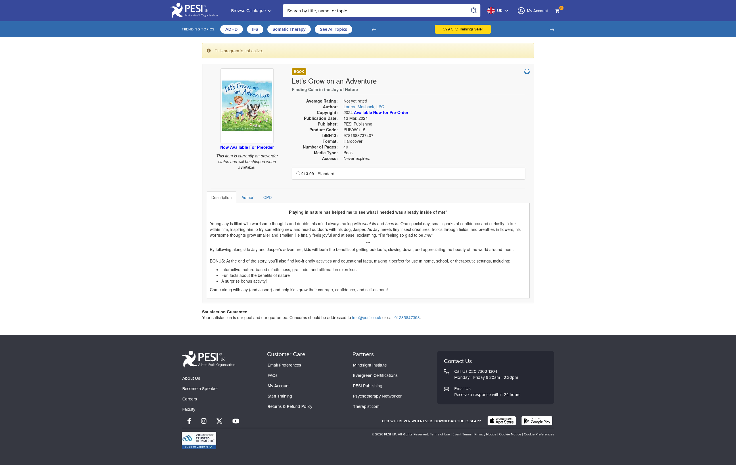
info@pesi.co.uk (366, 317)
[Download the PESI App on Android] (537, 420)
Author (247, 197)
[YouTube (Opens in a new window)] (236, 420)
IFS (255, 29)
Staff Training (280, 396)
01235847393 (407, 317)
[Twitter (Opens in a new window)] (219, 420)
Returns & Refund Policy (290, 406)
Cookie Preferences (539, 434)
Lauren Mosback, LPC (364, 106)
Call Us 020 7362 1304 (475, 371)
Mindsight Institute (370, 365)
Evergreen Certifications (375, 375)
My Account (279, 386)
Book (299, 71)
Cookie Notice (510, 434)
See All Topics (333, 29)
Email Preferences (284, 365)
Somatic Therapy (289, 29)
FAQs (272, 375)
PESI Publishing (367, 386)
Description (221, 197)
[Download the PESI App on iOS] (502, 420)
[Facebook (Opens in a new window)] (189, 420)
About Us (191, 378)
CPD (267, 197)
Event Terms (462, 434)
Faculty (188, 409)
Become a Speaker (200, 388)
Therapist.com (366, 406)
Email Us (462, 388)
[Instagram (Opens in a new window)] (204, 420)
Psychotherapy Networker (377, 396)
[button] (373, 29)
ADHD (231, 29)
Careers (189, 399)
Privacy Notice (485, 434)
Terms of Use (440, 434)
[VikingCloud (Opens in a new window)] (199, 440)
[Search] (474, 10)
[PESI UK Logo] (208, 359)
